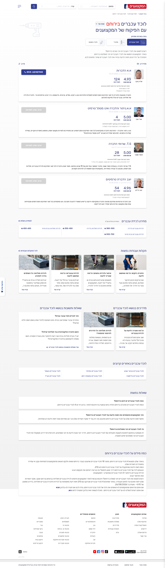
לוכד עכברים (132, 14)
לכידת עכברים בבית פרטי (134, 234)
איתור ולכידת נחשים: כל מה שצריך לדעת (99, 274)
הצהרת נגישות (112, 565)
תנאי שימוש (128, 565)
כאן (70, 490)
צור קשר (143, 536)
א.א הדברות (123, 70)
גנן (94, 525)
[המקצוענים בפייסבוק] (99, 551)
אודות (144, 518)
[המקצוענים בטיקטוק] (106, 551)
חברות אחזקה (90, 543)
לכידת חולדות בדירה (94, 228)
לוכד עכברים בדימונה (135, 376)
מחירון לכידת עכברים (134, 221)
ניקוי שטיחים (38, 529)
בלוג (117, 532)
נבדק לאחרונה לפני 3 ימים (121, 147)
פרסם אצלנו (142, 532)
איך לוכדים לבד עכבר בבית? (67, 316)
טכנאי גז (66, 525)
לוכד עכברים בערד (52, 376)
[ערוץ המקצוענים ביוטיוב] (95, 551)
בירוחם (113, 24)
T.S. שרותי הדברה (120, 144)
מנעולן (40, 518)
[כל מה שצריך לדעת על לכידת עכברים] (131, 320)
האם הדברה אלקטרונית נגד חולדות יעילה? (60, 332)
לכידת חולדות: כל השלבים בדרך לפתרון (35, 274)
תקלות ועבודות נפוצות (133, 251)
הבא (58, 487)
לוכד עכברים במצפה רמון (92, 376)
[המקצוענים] (135, 6)
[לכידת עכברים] (66, 263)
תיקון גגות (39, 540)
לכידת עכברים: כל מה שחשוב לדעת (69, 274)
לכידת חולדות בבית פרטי (51, 228)
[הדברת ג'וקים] (131, 263)
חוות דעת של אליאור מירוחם (120, 86)
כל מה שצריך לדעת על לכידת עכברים (134, 331)
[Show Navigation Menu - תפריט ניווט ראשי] (20, 6)
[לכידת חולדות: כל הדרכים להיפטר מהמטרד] (99, 320)
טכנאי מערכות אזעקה (61, 540)
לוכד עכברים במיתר (94, 371)
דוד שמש (92, 529)
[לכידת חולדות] (34, 263)
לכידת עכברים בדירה (136, 228)
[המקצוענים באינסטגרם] (103, 551)
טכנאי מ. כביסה (63, 529)
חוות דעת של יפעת (123, 159)
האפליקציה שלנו (140, 525)
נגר (41, 525)
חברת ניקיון (64, 518)
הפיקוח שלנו (141, 522)
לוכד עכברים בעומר (52, 371)
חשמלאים (65, 522)
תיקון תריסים (38, 543)
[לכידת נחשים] (99, 263)
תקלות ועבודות (113, 529)
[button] (23, 63)
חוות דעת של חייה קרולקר (121, 124)
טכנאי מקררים (63, 543)
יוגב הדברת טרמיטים (118, 179)
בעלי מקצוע (142, 14)
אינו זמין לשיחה (34, 110)
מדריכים (116, 525)
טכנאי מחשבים (63, 536)
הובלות (92, 536)
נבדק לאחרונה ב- (120, 74)
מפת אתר (142, 565)
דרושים (143, 529)
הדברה (92, 532)
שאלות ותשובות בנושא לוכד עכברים (60, 308)
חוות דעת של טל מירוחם (122, 195)
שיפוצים (40, 536)
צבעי (41, 532)
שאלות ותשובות (113, 522)
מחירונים (115, 518)
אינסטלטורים (90, 522)
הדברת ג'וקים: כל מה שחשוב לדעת (131, 274)
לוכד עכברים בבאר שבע (134, 371)
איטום (93, 518)
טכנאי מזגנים (64, 532)
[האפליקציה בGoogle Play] (130, 551)
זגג (94, 540)
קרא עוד (122, 289)
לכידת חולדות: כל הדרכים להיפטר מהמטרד (100, 331)
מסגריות (40, 522)
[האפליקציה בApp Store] (119, 551)
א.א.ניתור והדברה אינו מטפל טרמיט (109, 108)
